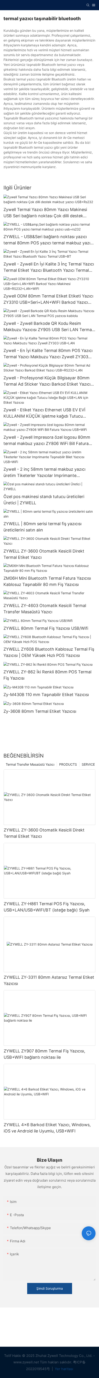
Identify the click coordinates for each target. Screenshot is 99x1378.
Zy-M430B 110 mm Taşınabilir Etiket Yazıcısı (46, 694)
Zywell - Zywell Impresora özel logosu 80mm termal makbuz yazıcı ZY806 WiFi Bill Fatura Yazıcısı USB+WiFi (46, 441)
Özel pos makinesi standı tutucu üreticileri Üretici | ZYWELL (43, 499)
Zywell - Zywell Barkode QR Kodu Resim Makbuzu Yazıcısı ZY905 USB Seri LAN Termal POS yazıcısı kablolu (48, 327)
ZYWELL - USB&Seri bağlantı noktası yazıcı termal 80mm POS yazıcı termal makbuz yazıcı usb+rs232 (48, 240)
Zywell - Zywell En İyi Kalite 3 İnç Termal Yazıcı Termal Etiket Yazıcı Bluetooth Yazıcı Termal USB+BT (48, 267)
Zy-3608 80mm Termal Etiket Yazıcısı (39, 711)
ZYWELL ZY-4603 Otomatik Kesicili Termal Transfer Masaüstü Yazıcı (44, 608)
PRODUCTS (68, 764)
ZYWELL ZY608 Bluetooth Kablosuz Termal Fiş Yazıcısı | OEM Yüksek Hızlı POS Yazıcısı (48, 652)
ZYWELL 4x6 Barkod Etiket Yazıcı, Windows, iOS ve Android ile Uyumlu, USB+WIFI (47, 1127)
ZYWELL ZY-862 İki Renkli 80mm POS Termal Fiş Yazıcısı (47, 675)
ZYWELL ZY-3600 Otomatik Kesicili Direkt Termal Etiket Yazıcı (43, 554)
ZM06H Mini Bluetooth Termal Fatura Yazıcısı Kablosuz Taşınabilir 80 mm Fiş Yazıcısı (47, 581)
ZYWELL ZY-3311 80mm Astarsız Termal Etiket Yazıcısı (49, 980)
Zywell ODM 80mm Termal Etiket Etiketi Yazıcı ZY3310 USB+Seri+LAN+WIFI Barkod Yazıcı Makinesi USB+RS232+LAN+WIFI (48, 299)
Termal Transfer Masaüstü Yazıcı (30, 764)
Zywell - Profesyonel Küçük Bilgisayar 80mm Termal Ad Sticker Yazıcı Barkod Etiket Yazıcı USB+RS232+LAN (46, 381)
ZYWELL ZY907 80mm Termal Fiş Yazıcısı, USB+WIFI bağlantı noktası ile (44, 1054)
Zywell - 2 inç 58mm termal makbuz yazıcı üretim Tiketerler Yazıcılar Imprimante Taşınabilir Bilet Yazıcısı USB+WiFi (44, 473)
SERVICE (88, 764)
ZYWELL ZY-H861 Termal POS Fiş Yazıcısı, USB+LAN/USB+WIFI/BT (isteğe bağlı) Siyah (47, 906)
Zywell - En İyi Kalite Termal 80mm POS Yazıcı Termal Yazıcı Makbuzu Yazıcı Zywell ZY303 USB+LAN (48, 354)
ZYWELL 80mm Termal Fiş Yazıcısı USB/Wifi (45, 628)
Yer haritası (63, 1369)
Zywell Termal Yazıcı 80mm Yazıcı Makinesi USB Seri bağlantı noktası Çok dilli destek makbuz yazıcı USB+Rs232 (45, 213)
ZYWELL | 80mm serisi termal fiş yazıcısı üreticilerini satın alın (42, 526)
